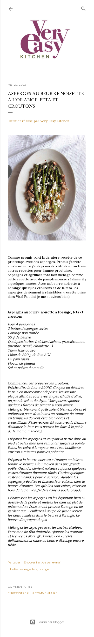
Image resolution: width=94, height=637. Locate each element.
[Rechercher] (83, 7)
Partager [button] (14, 562)
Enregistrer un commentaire (32, 593)
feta (34, 569)
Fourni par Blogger (51, 622)
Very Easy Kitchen (54, 121)
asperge (25, 569)
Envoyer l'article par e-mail (42, 562)
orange (44, 569)
